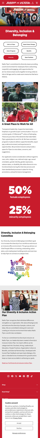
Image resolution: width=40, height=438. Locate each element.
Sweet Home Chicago (29, 44)
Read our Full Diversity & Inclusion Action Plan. (17, 363)
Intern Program (11, 51)
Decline (19, 428)
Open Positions (29, 57)
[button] (37, 3)
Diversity (10, 57)
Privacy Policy (17, 418)
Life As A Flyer (11, 44)
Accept (19, 423)
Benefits (29, 51)
